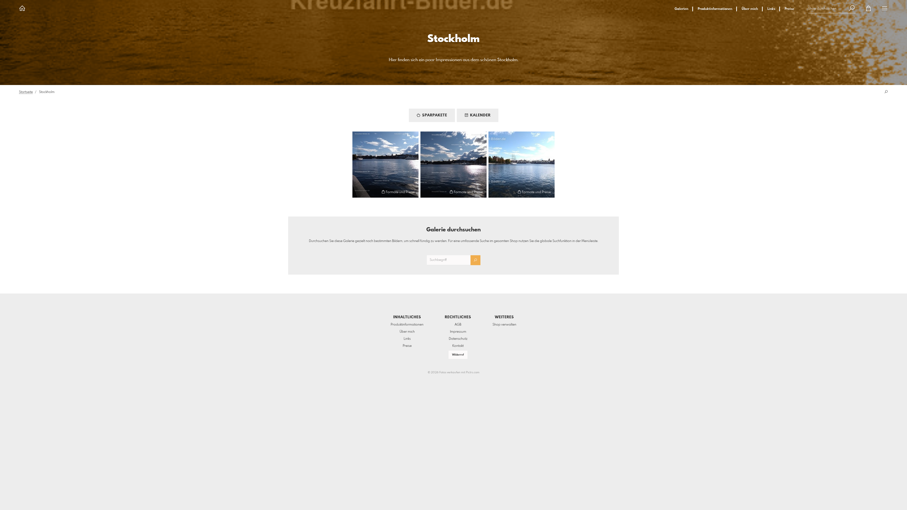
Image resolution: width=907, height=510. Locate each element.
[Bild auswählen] (358, 192)
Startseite (26, 92)
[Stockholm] (385, 165)
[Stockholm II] (453, 165)
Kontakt (458, 346)
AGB (458, 324)
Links (771, 9)
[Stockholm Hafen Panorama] (521, 165)
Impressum (458, 331)
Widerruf (458, 354)
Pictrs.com (472, 372)
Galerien (681, 9)
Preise (789, 9)
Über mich (750, 9)
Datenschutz (458, 338)
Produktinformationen (715, 9)
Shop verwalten (504, 324)
